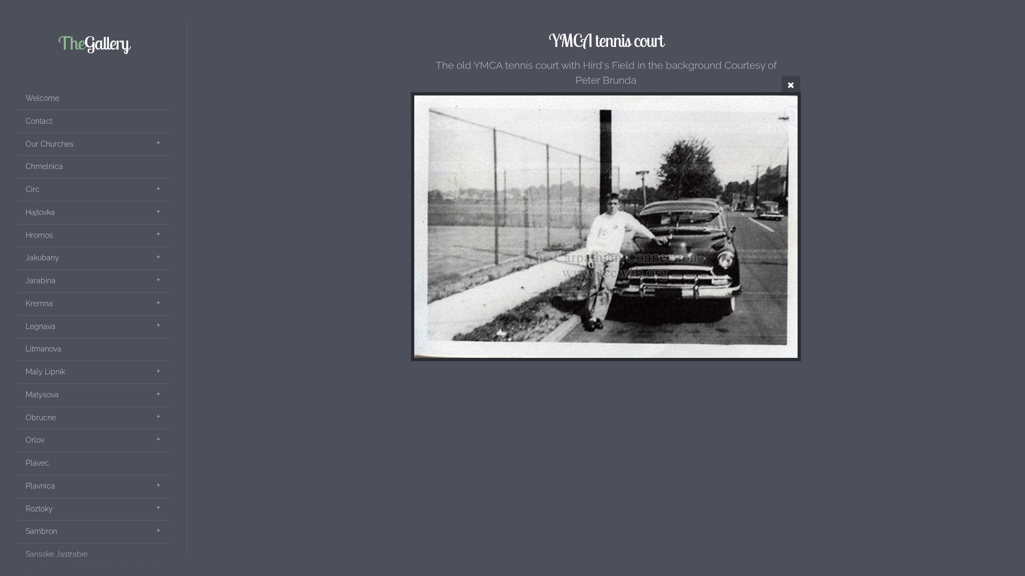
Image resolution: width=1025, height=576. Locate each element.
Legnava (41, 326)
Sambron (41, 531)
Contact (39, 121)
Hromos (39, 235)
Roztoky (39, 509)
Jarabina (41, 280)
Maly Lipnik (45, 371)
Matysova (42, 394)
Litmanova (43, 349)
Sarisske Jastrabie (57, 554)
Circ (33, 189)
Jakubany (42, 257)
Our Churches (50, 144)
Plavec (37, 463)
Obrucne (41, 417)
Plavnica (40, 486)
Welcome (42, 98)
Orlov (35, 440)
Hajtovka (40, 212)
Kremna (39, 303)
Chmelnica (44, 166)
